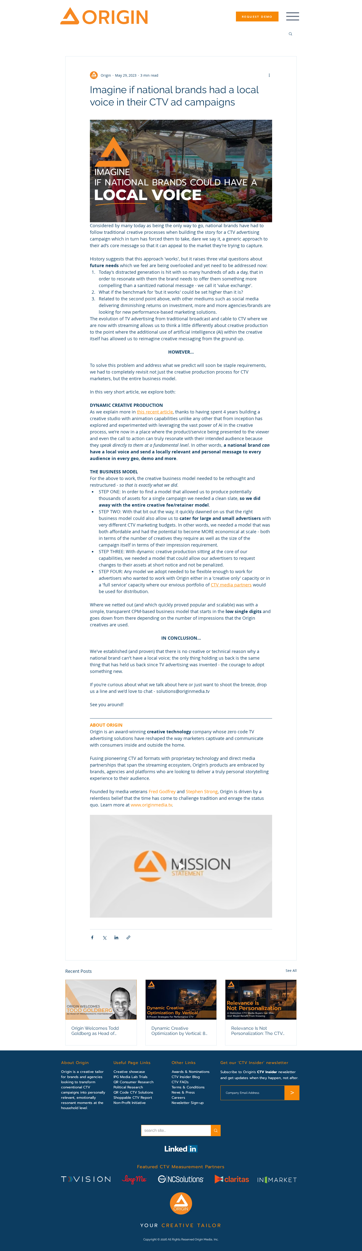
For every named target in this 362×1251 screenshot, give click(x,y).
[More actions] (269, 75)
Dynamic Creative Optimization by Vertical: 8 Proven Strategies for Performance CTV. (178, 1031)
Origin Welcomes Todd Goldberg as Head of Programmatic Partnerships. (100, 1031)
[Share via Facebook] (92, 937)
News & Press (183, 1092)
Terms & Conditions (188, 1087)
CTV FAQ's (180, 1082)
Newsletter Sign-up (188, 1102)
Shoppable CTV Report (133, 1097)
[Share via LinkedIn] (116, 937)
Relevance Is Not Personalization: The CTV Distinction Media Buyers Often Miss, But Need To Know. (257, 1031)
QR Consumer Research (133, 1082)
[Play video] (181, 866)
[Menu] (292, 16)
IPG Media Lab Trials (131, 1077)
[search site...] (215, 1130)
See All (291, 970)
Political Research (128, 1087)
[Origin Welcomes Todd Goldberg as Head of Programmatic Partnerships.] (101, 1000)
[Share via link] (128, 937)
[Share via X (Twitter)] (104, 937)
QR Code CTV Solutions (133, 1092)
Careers (178, 1097)
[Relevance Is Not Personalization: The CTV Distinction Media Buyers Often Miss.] (260, 1000)
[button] (290, 33)
